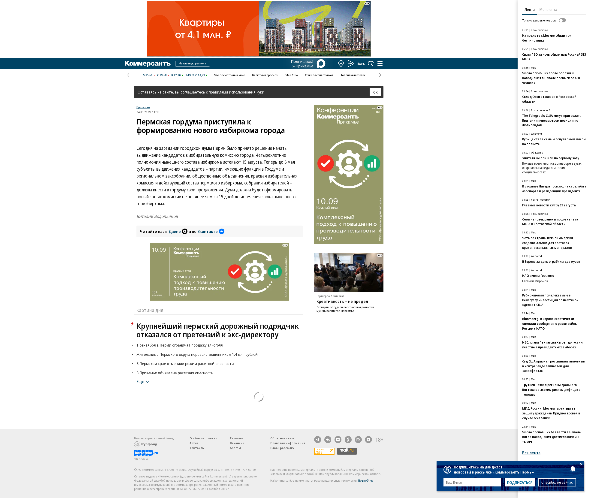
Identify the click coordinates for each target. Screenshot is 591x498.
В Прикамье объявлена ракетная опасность (174, 372)
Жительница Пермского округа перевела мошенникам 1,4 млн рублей (197, 354)
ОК (375, 92)
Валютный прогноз (265, 75)
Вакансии (237, 443)
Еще (140, 381)
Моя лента (548, 9)
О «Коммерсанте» (203, 438)
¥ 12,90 (176, 75)
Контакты (197, 448)
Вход (361, 63)
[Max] (368, 439)
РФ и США (291, 75)
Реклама (236, 438)
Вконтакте (207, 231)
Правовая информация (287, 443)
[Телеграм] (317, 439)
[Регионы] (341, 63)
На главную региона (192, 63)
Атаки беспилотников (319, 75)
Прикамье (143, 107)
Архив (194, 443)
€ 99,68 (162, 75)
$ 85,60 (148, 75)
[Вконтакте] (327, 439)
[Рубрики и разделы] (380, 63)
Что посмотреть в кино (229, 75)
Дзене (175, 231)
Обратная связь (282, 438)
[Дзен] (338, 439)
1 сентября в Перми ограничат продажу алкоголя (179, 345)
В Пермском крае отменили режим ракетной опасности (185, 363)
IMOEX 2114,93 (195, 75)
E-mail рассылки (282, 448)
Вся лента (531, 453)
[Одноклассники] (348, 439)
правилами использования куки (236, 92)
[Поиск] (370, 63)
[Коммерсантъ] (148, 63)
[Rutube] (358, 439)
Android (235, 448)
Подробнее (366, 480)
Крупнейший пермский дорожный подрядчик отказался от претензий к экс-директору (217, 330)
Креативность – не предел (342, 301)
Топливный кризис (353, 75)
